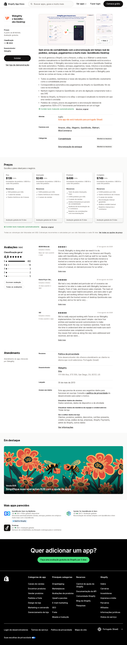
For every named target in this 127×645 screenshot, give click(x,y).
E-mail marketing (60, 603)
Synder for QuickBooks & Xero (85, 511)
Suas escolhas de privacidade (17, 637)
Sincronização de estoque (70, 147)
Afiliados (104, 607)
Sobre (103, 584)
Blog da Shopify (83, 601)
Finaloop (15, 525)
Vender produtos (35, 593)
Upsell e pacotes (59, 598)
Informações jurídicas (110, 612)
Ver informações (65, 427)
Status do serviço (108, 617)
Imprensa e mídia (108, 598)
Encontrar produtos (37, 588)
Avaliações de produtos (63, 593)
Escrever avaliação (13, 282)
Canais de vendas (36, 584)
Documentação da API (86, 591)
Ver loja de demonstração (17, 65)
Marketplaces (58, 588)
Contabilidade (64, 139)
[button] (33, 516)
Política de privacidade (68, 354)
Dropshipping (58, 584)
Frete (54, 612)
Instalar (17, 58)
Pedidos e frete (35, 598)
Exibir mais (62, 271)
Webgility (7, 51)
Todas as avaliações (14, 287)
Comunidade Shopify (85, 596)
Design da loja (34, 603)
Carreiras (104, 588)
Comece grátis (113, 4)
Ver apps (80, 4)
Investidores (106, 593)
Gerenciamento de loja (38, 612)
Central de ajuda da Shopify (85, 585)
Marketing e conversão (38, 607)
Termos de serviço (39, 630)
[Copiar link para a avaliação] (51, 247)
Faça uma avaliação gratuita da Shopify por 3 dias (63, 560)
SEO (54, 607)
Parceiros (104, 603)
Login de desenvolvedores (16, 630)
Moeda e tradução (60, 617)
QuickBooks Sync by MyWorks (23, 511)
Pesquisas (80, 605)
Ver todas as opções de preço (111, 232)
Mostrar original (82, 109)
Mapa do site (81, 630)
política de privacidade (97, 393)
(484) (10, 43)
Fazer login (95, 4)
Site (60, 371)
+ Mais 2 (104, 41)
